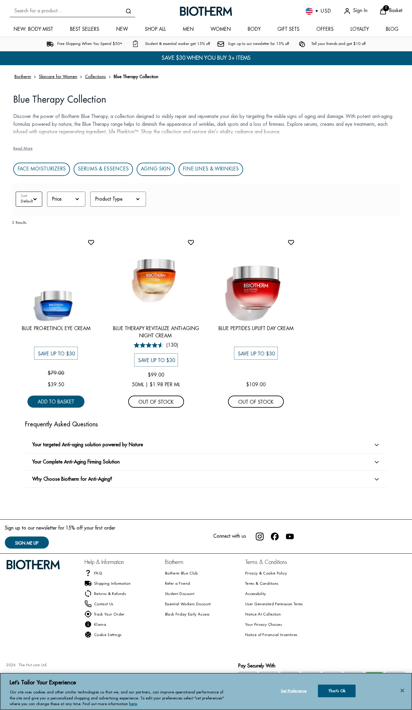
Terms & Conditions (261, 584)
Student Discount (180, 594)
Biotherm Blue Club (181, 574)
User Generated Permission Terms (274, 604)
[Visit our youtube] (290, 536)
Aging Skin (156, 169)
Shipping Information (112, 584)
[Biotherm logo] (206, 11)
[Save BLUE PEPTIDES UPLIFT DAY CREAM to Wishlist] (291, 242)
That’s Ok (336, 691)
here (133, 704)
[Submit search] (128, 11)
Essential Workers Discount (188, 604)
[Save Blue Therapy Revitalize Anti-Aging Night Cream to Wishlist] (191, 242)
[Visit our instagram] (260, 536)
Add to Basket (56, 402)
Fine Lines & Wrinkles (211, 169)
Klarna (100, 625)
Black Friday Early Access (187, 615)
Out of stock (156, 402)
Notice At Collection (263, 615)
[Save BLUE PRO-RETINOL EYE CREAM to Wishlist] (91, 242)
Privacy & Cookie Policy (266, 574)
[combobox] (72, 11)
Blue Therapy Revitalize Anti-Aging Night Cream (156, 332)
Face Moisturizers (41, 169)
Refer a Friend (177, 584)
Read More (23, 149)
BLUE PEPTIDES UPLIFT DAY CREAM (255, 328)
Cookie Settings (107, 635)
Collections (95, 77)
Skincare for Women (58, 77)
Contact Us (103, 604)
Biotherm (22, 77)
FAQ (98, 574)
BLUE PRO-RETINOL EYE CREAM (56, 328)
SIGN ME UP (27, 543)
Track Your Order (109, 615)
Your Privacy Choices (263, 625)
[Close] (402, 690)
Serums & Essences (103, 169)
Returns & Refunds (110, 594)
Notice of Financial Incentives (271, 635)
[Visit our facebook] (275, 536)
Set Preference (293, 691)
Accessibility (255, 594)
